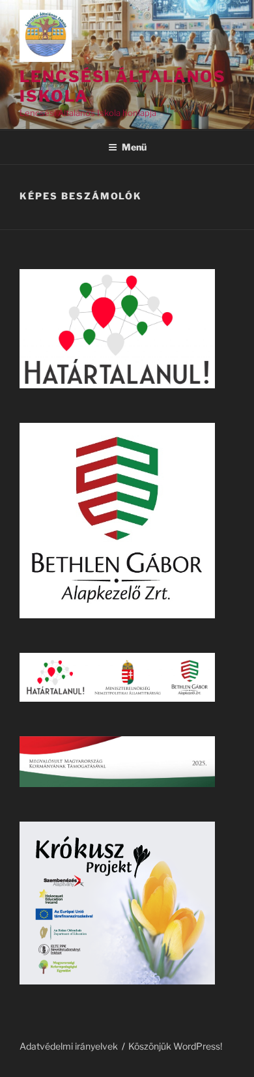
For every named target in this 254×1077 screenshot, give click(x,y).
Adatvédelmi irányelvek (69, 1046)
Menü (134, 146)
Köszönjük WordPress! (175, 1046)
